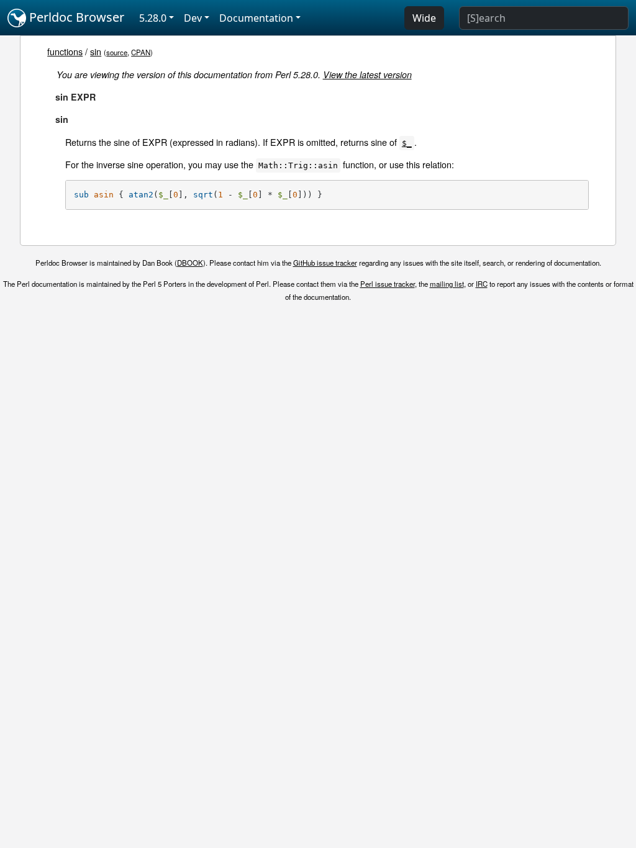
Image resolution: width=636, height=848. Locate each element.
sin (95, 51)
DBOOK (190, 263)
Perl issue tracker (387, 284)
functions (65, 51)
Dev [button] (193, 18)
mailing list (447, 284)
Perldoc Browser (75, 17)
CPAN (140, 52)
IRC (482, 284)
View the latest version (367, 74)
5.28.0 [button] (152, 18)
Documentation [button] (256, 18)
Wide (424, 18)
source (116, 52)
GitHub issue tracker (325, 263)
